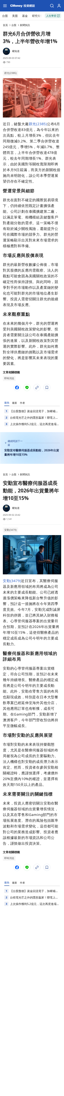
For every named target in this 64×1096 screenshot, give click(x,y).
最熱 (6, 402)
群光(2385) (10, 73)
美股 (15, 16)
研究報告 (37, 16)
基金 (25, 16)
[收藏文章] (46, 387)
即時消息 (9, 378)
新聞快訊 (25, 25)
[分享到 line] (27, 387)
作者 (22, 402)
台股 (5, 16)
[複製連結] (37, 387)
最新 (14, 402)
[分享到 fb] (17, 387)
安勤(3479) (10, 529)
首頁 (5, 25)
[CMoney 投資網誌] (22, 5)
